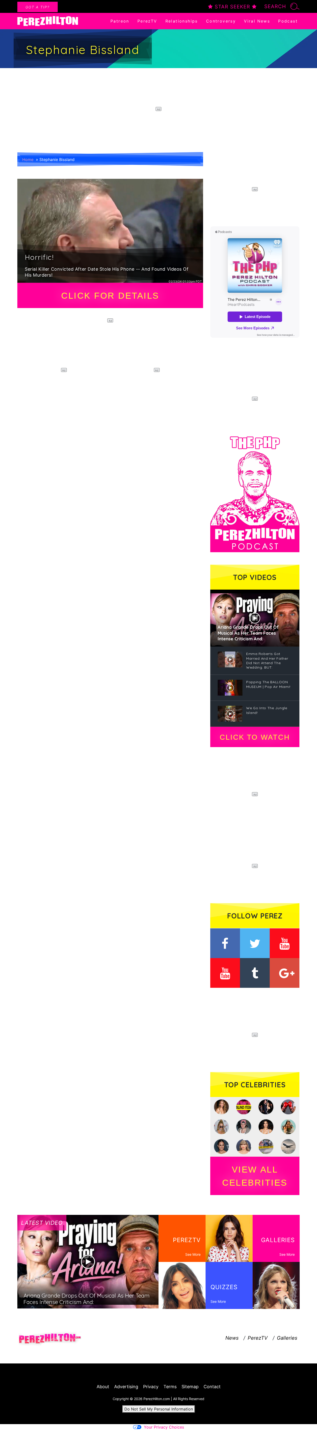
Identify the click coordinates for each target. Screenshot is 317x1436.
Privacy (150, 1386)
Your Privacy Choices (164, 1427)
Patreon (119, 21)
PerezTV (147, 21)
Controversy (221, 21)
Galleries (287, 1338)
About (103, 1386)
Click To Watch (255, 737)
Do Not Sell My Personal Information (158, 1409)
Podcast (288, 21)
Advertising (126, 1386)
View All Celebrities (255, 1176)
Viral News (257, 21)
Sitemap (190, 1386)
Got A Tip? (38, 7)
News (231, 1338)
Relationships (181, 21)
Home (27, 159)
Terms (170, 1386)
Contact (212, 1386)
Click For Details (110, 295)
